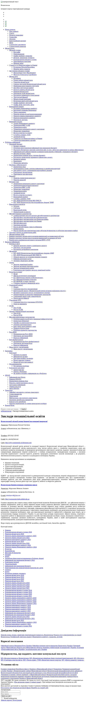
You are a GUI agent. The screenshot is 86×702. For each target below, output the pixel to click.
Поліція (7, 555)
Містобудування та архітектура (20, 214)
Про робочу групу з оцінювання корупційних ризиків (32, 170)
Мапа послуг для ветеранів (19, 347)
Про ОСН (16, 313)
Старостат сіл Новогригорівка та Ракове (27, 138)
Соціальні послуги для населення (25, 289)
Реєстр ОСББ (18, 309)
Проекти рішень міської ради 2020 (17, 586)
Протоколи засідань (20, 120)
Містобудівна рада (19, 223)
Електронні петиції (12, 562)
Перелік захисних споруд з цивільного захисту (30, 246)
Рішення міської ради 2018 (14, 575)
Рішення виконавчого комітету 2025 (18, 539)
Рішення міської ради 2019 (14, 577)
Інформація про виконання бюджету (18, 566)
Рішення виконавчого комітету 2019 (18, 607)
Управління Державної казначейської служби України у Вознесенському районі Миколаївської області (40, 670)
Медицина (13, 251)
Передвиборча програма (22, 61)
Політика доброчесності (17, 165)
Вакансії (12, 176)
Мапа (11, 43)
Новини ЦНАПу (15, 379)
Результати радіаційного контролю (25, 249)
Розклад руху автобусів (17, 402)
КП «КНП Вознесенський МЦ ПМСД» (27, 200)
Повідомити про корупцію (22, 174)
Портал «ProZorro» (20, 371)
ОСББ (11, 306)
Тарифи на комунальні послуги (24, 323)
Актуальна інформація (17, 385)
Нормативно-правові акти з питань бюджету (29, 155)
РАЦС (7, 556)
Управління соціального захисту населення (28, 129)
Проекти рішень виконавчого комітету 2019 (20, 600)
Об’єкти (16, 206)
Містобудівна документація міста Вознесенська (30, 217)
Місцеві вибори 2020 (16, 234)
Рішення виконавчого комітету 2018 (18, 605)
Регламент (17, 78)
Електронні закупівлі (16, 368)
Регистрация (17, 700)
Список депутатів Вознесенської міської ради (29, 84)
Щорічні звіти (18, 63)
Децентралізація (11, 564)
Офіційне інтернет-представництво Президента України (52, 646)
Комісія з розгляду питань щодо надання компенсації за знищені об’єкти (35, 238)
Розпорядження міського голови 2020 (18, 594)
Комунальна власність (17, 204)
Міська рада (13, 76)
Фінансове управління (21, 131)
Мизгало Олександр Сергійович (24, 74)
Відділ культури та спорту (22, 133)
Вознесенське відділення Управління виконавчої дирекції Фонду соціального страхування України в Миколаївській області (39, 677)
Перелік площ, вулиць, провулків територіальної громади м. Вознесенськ (27, 635)
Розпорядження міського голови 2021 (18, 596)
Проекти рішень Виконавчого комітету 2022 (21, 622)
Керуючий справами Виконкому (24, 110)
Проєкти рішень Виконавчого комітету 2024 (21, 547)
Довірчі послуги (15, 386)
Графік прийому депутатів (22, 103)
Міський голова (15, 50)
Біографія (16, 52)
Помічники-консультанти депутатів (26, 86)
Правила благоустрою (21, 328)
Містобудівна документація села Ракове (27, 221)
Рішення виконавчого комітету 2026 (18, 545)
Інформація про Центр (17, 377)
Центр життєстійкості (21, 298)
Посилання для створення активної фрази (16, 688)
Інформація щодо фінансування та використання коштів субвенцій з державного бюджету (45, 152)
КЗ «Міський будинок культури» (25, 279)
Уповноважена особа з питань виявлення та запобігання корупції (36, 168)
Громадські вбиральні (21, 321)
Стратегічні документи (17, 44)
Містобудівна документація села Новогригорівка (30, 219)
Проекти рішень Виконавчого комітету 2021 (21, 603)
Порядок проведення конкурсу (24, 178)
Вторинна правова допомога (15, 573)
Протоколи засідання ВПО (23, 336)
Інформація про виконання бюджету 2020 (20, 615)
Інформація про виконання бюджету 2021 (20, 618)
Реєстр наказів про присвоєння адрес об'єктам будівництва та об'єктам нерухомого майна (45, 230)
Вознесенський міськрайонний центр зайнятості (65, 671)
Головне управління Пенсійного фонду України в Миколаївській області (27, 669)
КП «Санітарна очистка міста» (12, 660)
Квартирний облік (20, 210)
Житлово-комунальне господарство (22, 317)
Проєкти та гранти (20, 355)
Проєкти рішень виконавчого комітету (27, 116)
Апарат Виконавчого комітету (24, 123)
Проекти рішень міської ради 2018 (17, 583)
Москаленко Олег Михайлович (24, 73)
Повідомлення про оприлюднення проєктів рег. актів (24, 568)
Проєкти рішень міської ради (23, 90)
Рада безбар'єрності (16, 340)
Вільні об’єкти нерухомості (23, 362)
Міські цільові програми (22, 99)
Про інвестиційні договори (23, 358)
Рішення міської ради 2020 (14, 579)
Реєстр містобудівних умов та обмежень (27, 227)
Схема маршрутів (15, 394)
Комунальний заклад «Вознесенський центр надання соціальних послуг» (39, 291)
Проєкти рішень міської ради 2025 (17, 538)
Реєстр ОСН (17, 315)
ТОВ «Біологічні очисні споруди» (49, 660)
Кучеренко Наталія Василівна (24, 67)
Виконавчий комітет (16, 106)
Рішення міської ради (21, 91)
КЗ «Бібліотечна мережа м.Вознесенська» (28, 277)
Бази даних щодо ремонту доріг (24, 326)
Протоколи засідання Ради (22, 343)
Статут (11, 33)
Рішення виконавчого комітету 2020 (18, 609)
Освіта (11, 262)
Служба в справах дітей (21, 135)
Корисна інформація (12, 242)
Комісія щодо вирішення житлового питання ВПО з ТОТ (29, 240)
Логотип (12, 39)
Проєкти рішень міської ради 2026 (17, 543)
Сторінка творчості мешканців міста (26, 283)
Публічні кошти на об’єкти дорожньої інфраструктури (32, 319)
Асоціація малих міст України (36, 649)
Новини (8, 530)
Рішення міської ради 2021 (14, 581)
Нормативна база (19, 167)
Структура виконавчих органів (24, 140)
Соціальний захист (16, 285)
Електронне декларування (22, 172)
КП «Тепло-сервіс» (30, 660)
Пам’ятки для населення (22, 247)
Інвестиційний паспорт (17, 41)
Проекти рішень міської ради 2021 (17, 588)
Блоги (7, 571)
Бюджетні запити (19, 159)
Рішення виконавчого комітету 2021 (18, 611)
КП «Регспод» (79, 658)
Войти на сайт (6, 696)
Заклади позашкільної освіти (23, 268)
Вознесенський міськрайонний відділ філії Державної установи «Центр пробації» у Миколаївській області (39, 673)
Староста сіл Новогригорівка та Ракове (23, 65)
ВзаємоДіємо (9, 405)
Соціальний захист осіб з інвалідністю (27, 296)
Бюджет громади (19, 146)
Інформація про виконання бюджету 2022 (20, 560)
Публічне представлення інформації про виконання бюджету (35, 148)
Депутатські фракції (20, 97)
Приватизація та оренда (21, 212)
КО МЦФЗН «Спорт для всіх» (24, 281)
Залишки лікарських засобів (23, 261)
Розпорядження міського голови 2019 (18, 592)
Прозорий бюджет (15, 144)
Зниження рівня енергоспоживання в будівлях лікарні (24, 558)
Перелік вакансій (19, 180)
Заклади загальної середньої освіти (25, 266)
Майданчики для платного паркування (23, 398)
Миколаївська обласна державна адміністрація (42, 647)
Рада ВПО (13, 332)
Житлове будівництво (13, 553)
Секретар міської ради (21, 82)
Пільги (15, 287)
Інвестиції (12, 353)
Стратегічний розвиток (17, 46)
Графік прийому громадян (22, 56)
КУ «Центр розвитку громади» (73, 660)
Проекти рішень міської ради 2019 (17, 585)
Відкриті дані (14, 182)
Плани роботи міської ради (23, 80)
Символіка (13, 37)
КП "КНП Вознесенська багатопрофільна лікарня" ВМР (33, 202)
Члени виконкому (19, 112)
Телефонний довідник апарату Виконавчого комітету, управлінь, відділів (36, 637)
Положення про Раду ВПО (23, 334)
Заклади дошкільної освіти (23, 264)
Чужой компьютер (10, 698)
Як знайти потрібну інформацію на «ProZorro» (30, 373)
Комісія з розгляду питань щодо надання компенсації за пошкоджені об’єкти (36, 236)
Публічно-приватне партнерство (25, 330)
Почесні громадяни (16, 35)
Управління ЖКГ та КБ (21, 125)
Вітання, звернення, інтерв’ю (23, 58)
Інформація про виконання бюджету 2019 (20, 613)
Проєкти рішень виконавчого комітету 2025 (20, 536)
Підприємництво (15, 364)
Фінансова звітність (20, 163)
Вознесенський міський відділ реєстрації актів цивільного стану (24, 673)
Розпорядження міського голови (24, 59)
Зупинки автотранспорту (22, 324)
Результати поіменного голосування (26, 95)
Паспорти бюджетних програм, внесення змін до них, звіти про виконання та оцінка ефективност (48, 150)
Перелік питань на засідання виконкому (27, 114)
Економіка (8, 351)
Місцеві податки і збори (22, 153)
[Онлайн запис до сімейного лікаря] (6, 22)
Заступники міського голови (19, 71)
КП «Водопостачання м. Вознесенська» (15, 658)
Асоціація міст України (68, 647)
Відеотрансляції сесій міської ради (25, 101)
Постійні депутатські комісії (23, 88)
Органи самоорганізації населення (21, 311)
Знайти (24, 409)
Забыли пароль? (6, 700)
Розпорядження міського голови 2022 (18, 626)
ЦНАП (7, 375)
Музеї (15, 274)
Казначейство (10, 551)
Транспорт (9, 390)
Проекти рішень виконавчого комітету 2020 (20, 601)
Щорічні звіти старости (21, 69)
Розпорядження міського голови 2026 (18, 532)
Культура (8, 549)
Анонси (8, 570)
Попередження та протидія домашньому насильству (32, 294)
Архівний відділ (19, 137)
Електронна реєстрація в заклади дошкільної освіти (31, 270)
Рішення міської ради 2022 (14, 620)
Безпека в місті (14, 244)
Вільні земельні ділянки (21, 360)
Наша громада (10, 29)
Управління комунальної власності (25, 185)
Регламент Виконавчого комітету (25, 108)
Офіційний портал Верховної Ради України (16, 646)
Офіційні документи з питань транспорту (24, 392)
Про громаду (13, 31)
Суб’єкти (16, 208)
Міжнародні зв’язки (20, 356)
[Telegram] (6, 24)
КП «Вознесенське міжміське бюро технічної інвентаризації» (51, 658)
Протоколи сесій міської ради (23, 93)
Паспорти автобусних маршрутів (21, 400)
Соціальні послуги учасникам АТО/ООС (28, 302)
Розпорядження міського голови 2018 (18, 590)
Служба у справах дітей (21, 199)
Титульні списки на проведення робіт (22, 232)
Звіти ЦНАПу (14, 388)
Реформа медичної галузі (22, 259)
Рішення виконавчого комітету (24, 118)
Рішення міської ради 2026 (14, 534)
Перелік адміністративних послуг (21, 383)
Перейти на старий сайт (39, 688)
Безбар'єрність (18, 229)
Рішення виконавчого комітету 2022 (18, 624)
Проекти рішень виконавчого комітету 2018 (20, 598)
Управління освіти (20, 127)
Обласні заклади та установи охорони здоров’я (30, 257)
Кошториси (17, 161)
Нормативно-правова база (18, 381)
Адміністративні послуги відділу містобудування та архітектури (36, 215)
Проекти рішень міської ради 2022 (17, 617)
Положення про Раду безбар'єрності (26, 341)
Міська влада (9, 48)
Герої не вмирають (20, 304)
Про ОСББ (17, 308)
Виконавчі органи (15, 121)
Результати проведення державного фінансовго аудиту (32, 157)
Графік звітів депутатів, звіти (23, 105)
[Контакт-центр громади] (6, 26)
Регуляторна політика (21, 366)
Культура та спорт (15, 272)
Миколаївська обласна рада (16, 647)
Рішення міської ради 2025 (14, 541)
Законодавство (18, 370)
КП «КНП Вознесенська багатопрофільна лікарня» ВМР (33, 253)
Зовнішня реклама (19, 225)
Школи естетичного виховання (24, 276)
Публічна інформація (12, 142)
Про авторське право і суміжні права (27, 682)
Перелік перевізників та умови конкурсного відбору (28, 403)
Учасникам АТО (15, 300)
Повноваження (18, 54)
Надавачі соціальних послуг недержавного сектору (31, 293)
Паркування (13, 396)
